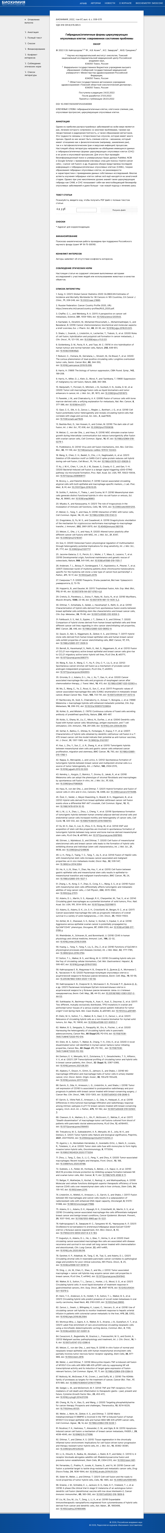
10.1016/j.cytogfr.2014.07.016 (74, 1397)
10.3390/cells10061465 (125, 1480)
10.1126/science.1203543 (109, 316)
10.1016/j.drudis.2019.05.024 (103, 1471)
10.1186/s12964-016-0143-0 (103, 515)
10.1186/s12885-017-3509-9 (74, 643)
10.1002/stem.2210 (78, 1189)
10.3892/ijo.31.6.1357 (98, 740)
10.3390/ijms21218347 (71, 537)
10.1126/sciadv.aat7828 (71, 419)
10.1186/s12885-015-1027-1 (73, 878)
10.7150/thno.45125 (69, 1408)
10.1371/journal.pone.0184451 (74, 1126)
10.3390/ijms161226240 (72, 1449)
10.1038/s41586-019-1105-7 (108, 560)
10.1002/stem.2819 (74, 1357)
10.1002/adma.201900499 (72, 1508)
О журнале (125, 3)
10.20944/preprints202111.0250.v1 (96, 1138)
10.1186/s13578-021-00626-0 (116, 461)
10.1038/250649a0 (69, 351)
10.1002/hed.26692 (114, 1302)
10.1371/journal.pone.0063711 (74, 657)
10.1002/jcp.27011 (68, 893)
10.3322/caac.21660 (90, 300)
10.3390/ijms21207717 (79, 549)
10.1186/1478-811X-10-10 (72, 806)
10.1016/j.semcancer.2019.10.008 (76, 365)
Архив (83, 3)
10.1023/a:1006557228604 (98, 706)
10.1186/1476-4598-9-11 (114, 1175)
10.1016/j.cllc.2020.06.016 (72, 1250)
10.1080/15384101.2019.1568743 (95, 821)
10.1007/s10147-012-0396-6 (76, 1342)
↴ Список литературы (31, 73)
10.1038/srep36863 (85, 498)
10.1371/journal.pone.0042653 (74, 672)
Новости (110, 3)
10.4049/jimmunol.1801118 (110, 526)
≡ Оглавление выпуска (32, 21)
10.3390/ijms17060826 (71, 783)
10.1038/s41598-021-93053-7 (102, 1022)
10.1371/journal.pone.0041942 (110, 1276)
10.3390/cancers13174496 (123, 792)
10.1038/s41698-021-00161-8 (74, 1265)
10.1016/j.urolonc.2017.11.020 (74, 1080)
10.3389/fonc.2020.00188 (72, 1163)
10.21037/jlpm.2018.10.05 (84, 487)
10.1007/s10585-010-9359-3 (105, 614)
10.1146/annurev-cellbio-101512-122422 (97, 450)
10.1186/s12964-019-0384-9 (119, 1371)
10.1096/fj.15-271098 (83, 1434)
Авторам (96, 3)
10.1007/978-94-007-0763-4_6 (87, 591)
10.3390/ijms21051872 (116, 393)
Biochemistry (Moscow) (149, 3)
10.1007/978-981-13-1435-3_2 (104, 599)
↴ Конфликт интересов (31, 56)
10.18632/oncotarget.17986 (80, 1204)
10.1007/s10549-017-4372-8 (121, 694)
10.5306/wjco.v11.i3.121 (95, 339)
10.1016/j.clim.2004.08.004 (113, 725)
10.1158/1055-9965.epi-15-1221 (90, 1218)
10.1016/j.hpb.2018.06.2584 (73, 1316)
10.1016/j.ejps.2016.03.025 (119, 328)
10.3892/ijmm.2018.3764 (72, 953)
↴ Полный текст (33, 37)
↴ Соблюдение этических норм (33, 65)
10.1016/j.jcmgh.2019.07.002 (83, 964)
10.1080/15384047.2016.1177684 (85, 1382)
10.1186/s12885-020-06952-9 (97, 628)
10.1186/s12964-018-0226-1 (102, 1423)
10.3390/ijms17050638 (102, 427)
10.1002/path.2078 (88, 575)
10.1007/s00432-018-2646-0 (115, 1094)
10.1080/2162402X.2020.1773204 (76, 1152)
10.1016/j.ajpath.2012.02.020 (74, 769)
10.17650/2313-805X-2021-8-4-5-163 (78, 1233)
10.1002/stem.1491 (126, 1460)
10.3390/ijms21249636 (77, 849)
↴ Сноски (30, 43)
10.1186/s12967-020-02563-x (122, 683)
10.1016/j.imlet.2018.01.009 (73, 941)
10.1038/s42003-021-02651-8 (74, 1331)
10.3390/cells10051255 (123, 506)
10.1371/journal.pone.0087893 (107, 835)
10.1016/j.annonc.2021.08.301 (74, 1065)
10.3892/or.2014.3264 (70, 864)
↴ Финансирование (35, 49)
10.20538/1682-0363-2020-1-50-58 (78, 979)
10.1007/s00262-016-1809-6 (110, 1494)
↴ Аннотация (32, 32)
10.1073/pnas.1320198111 (104, 904)
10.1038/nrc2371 (77, 404)
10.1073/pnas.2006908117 (72, 476)
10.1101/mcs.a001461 (126, 1011)
